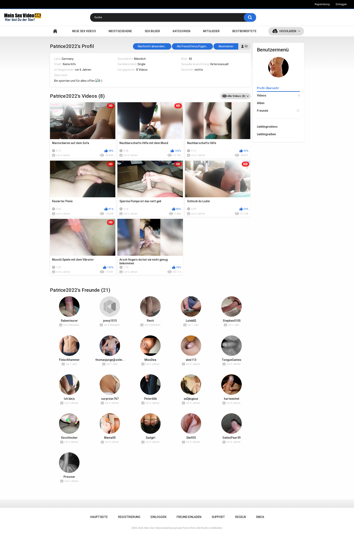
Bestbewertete (244, 31)
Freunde (278, 110)
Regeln (240, 517)
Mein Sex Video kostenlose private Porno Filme (170, 528)
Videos (278, 95)
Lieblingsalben (266, 134)
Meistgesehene (120, 31)
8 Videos (142, 69)
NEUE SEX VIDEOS (84, 31)
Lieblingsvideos (267, 126)
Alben (260, 103)
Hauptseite (55, 31)
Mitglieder (211, 31)
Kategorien (181, 31)
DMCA (260, 517)
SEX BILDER (152, 31)
